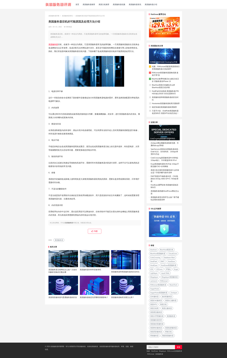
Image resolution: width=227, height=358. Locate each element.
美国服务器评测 (53, 16)
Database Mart (169, 257)
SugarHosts (154, 289)
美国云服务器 (167, 308)
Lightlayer (154, 273)
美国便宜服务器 (156, 312)
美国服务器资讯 (135, 4)
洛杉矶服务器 (167, 297)
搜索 (178, 347)
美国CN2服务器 (156, 300)
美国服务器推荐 (89, 4)
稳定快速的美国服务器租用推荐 (164, 107)
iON (151, 269)
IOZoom (159, 269)
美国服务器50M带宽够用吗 (90, 270)
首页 (77, 4)
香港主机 (168, 332)
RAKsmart (164, 281)
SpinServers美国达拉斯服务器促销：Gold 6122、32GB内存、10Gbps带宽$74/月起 (165, 151)
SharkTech (173, 285)
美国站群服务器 (171, 328)
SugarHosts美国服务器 (158, 293)
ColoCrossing (155, 257)
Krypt (176, 269)
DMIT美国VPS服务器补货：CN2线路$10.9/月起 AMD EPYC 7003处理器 (164, 178)
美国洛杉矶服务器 (157, 324)
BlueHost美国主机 (166, 250)
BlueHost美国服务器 (157, 254)
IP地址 (168, 269)
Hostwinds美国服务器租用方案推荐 (166, 103)
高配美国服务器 (167, 336)
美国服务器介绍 (151, 4)
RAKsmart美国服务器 (158, 285)
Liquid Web (165, 273)
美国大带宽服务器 (157, 316)
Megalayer (154, 277)
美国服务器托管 (156, 320)
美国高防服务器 (156, 332)
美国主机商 (154, 308)
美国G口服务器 (170, 300)
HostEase (153, 265)
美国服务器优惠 (119, 4)
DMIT (162, 261)
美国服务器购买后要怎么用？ (122, 297)
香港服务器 (154, 336)
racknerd (153, 281)
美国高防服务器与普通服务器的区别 (62, 297)
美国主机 (163, 304)
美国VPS (153, 304)
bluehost (153, 250)
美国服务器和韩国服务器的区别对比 (125, 272)
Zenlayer (174, 293)
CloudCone (173, 254)
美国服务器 (53, 44)
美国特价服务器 (156, 328)
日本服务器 (154, 297)
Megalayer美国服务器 (170, 277)
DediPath (153, 261)
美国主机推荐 (104, 4)
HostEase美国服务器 (168, 265)
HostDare (171, 261)
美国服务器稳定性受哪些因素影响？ (94, 297)
